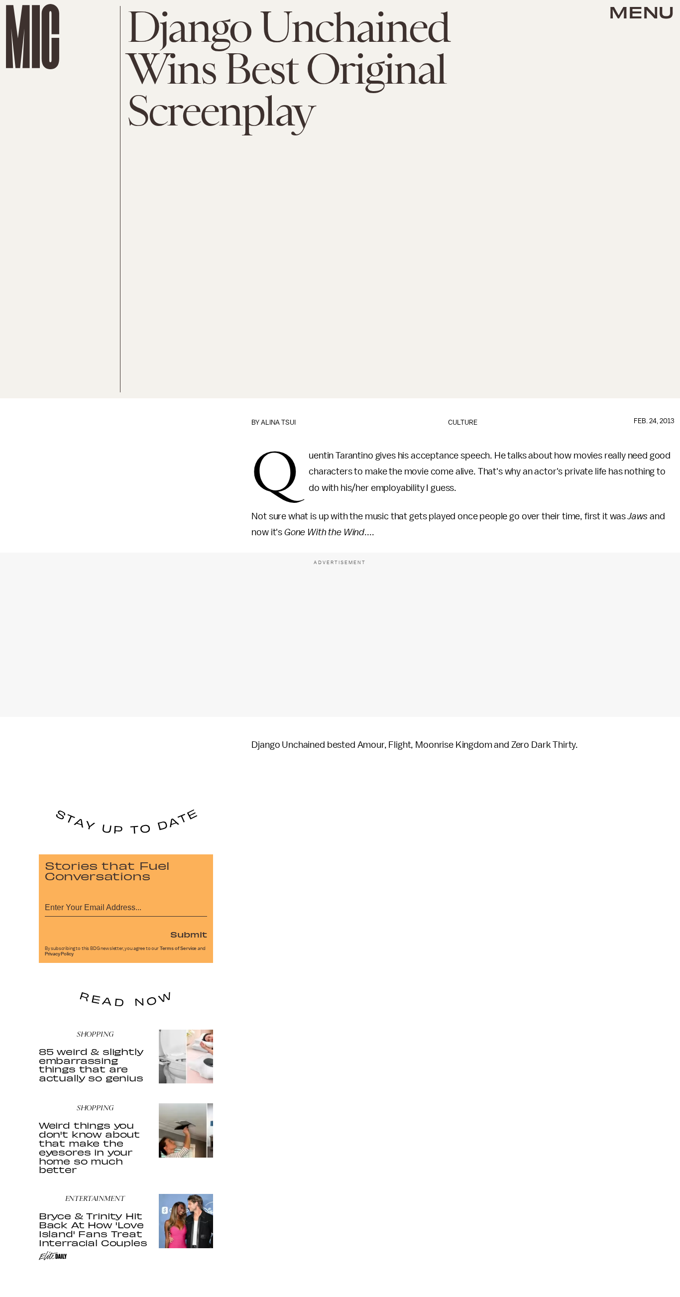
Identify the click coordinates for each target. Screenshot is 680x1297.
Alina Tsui (278, 422)
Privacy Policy (59, 953)
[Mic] (32, 36)
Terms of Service (178, 948)
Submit (188, 934)
